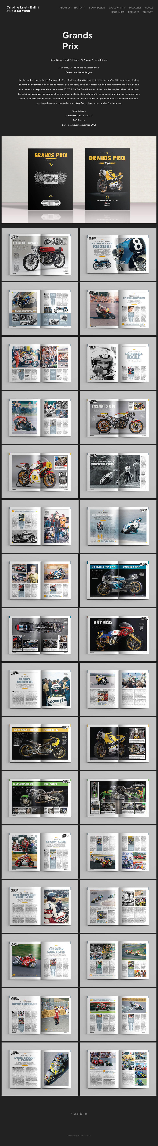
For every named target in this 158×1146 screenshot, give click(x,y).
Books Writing (117, 7)
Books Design (97, 7)
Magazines (135, 7)
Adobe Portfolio (84, 1135)
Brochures (117, 12)
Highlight (79, 7)
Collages (133, 12)
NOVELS (149, 7)
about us (65, 7)
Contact (148, 12)
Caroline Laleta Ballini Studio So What (34, 9)
